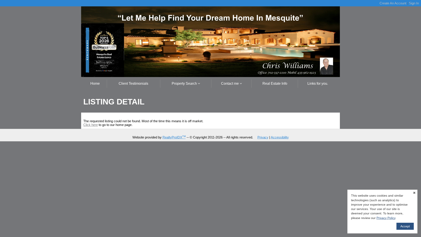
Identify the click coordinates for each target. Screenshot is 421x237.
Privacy (262, 137)
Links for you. (317, 83)
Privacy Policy (385, 218)
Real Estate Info (274, 83)
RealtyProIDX (174, 137)
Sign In (414, 3)
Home (95, 83)
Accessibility (280, 137)
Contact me (230, 83)
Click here (90, 125)
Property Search (185, 83)
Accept (405, 226)
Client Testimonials (133, 83)
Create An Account (393, 3)
